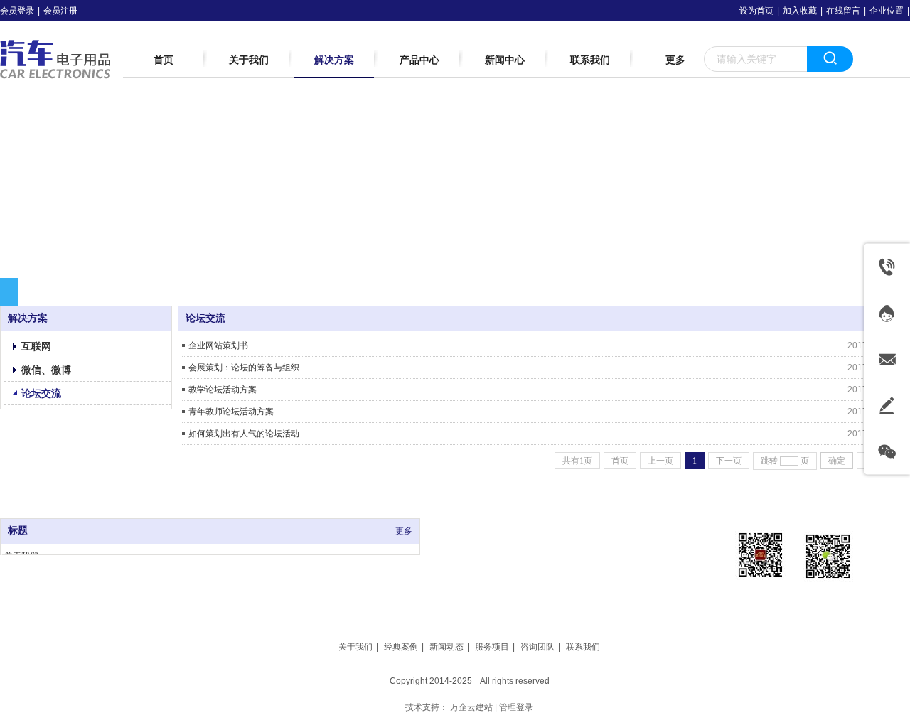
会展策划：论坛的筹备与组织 (243, 368)
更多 (403, 531)
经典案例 (401, 647)
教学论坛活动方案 (222, 390)
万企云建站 (471, 707)
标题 (18, 530)
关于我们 (355, 647)
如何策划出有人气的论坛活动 (243, 434)
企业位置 (886, 11)
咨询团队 (537, 647)
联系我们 (583, 647)
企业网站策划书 (218, 345)
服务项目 (492, 647)
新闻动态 (446, 647)
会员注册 (60, 11)
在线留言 (843, 11)
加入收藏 (800, 11)
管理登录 (516, 707)
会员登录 (17, 11)
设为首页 (756, 11)
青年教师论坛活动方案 (231, 412)
